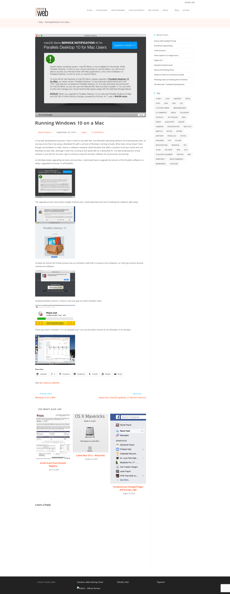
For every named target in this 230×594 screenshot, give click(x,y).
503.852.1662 (190, 2)
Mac (41, 383)
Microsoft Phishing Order (164, 70)
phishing (160, 140)
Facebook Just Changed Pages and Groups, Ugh (128, 488)
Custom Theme (162, 108)
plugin (178, 140)
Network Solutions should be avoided (169, 74)
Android (177, 99)
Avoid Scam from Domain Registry (53, 464)
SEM (178, 150)
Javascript (169, 122)
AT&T (158, 103)
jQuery (181, 122)
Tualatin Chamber (164, 154)
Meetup (159, 131)
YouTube (174, 164)
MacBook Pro (173, 126)
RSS (185, 145)
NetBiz (179, 131)
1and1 (158, 99)
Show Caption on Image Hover (166, 55)
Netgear (159, 136)
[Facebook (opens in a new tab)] (38, 2)
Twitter (179, 154)
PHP (169, 140)
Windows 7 (161, 159)
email (173, 112)
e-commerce (161, 112)
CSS (181, 103)
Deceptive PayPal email (163, 65)
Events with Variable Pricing (165, 41)
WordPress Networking (163, 46)
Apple (187, 99)
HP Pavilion (173, 117)
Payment (161, 582)
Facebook (184, 112)
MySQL (169, 131)
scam (158, 150)
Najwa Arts (158, 60)
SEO (185, 150)
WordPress (161, 164)
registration (162, 145)
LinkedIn (159, 126)
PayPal (183, 136)
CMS (174, 103)
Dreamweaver (179, 108)
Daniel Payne (44, 132)
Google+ (160, 117)
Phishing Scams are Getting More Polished (170, 79)
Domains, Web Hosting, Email (90, 582)
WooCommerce (176, 159)
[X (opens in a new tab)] (36, 2)
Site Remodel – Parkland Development (169, 84)
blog (84, 132)
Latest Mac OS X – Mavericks (90, 455)
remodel (176, 145)
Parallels (47, 383)
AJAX (168, 99)
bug (166, 103)
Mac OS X (188, 126)
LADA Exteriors (160, 50)
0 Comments (98, 132)
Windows (55, 383)
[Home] (35, 22)
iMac (184, 117)
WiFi (189, 154)
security (168, 150)
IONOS (158, 122)
